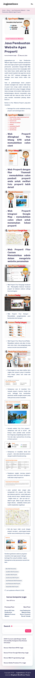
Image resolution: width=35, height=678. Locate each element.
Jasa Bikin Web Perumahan (12, 571)
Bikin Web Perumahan (11, 568)
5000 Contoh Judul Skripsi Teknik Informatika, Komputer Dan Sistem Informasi (15, 641)
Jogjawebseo (10, 3)
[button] (11, 600)
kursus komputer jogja (16, 597)
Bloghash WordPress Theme (20, 675)
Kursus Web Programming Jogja (14, 658)
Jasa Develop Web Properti (12, 577)
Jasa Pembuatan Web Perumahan (14, 580)
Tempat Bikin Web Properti (12, 586)
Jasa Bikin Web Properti (11, 574)
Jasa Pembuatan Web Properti (13, 583)
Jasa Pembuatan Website (14, 38)
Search (7, 626)
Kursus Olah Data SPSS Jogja (13, 648)
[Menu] (32, 3)
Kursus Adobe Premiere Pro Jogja (15, 663)
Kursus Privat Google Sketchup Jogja (16, 653)
